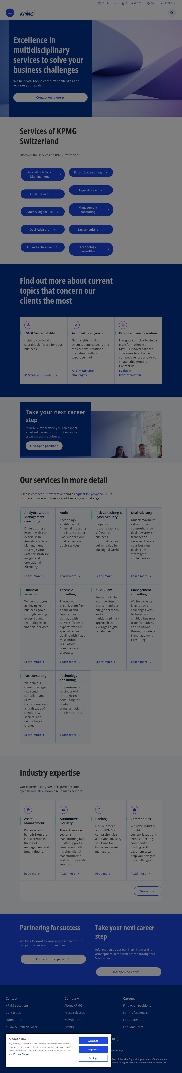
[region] (58, 1050)
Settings (93, 1058)
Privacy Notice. (21, 1054)
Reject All (93, 1049)
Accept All (93, 1040)
